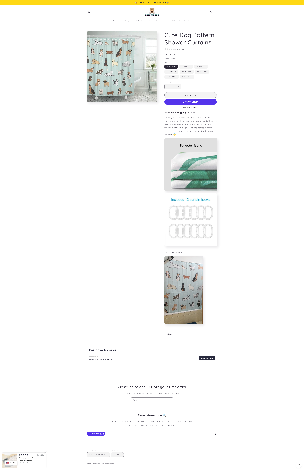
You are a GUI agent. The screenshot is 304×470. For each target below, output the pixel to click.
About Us (182, 421)
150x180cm (201, 66)
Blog (190, 421)
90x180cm (171, 66)
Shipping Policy (116, 421)
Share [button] (169, 334)
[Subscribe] (170, 400)
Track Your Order (147, 425)
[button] (89, 12)
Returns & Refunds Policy (135, 421)
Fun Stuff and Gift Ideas (166, 425)
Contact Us (132, 425)
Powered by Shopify (108, 463)
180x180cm (186, 72)
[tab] (170, 113)
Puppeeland (96, 463)
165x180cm (171, 72)
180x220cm (171, 77)
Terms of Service (169, 421)
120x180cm (186, 66)
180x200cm (202, 72)
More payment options (191, 107)
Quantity (167, 82)
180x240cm (187, 77)
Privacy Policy (154, 421)
